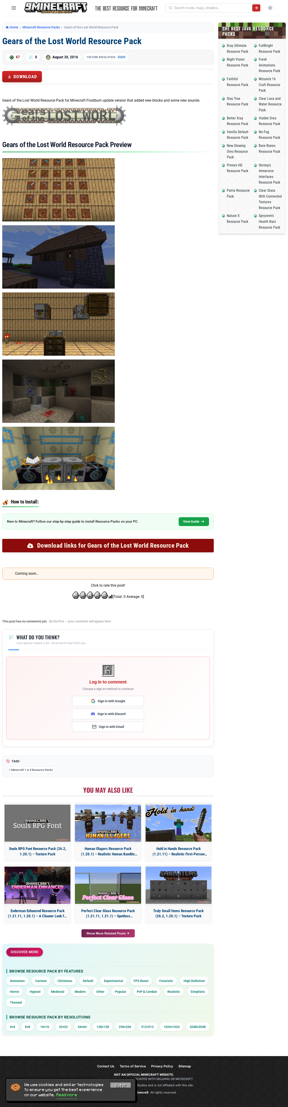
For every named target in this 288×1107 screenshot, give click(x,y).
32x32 (121, 57)
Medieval (57, 991)
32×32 (63, 1027)
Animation (17, 981)
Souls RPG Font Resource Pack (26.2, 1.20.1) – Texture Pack (37, 851)
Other (100, 991)
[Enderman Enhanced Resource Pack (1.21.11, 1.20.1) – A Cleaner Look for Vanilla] (37, 885)
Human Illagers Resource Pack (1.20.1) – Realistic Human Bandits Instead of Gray (108, 851)
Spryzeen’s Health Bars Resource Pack (269, 221)
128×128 (103, 1027)
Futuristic (166, 981)
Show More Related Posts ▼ (108, 933)
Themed (16, 1002)
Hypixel (35, 991)
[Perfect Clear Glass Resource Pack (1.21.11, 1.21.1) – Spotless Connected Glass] (108, 885)
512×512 (147, 1027)
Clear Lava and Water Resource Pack (270, 104)
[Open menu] (13, 8)
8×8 (27, 1027)
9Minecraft (140, 1092)
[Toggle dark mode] (270, 8)
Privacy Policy (162, 1066)
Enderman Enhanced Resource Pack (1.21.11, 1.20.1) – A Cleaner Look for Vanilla (37, 914)
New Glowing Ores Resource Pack (237, 151)
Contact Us (105, 1066)
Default (88, 981)
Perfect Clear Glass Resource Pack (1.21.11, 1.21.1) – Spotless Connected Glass (108, 914)
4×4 (12, 1027)
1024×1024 (172, 1027)
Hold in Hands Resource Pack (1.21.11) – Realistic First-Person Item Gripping (179, 851)
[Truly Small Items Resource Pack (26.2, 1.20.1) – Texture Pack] (179, 885)
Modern (80, 991)
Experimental (113, 981)
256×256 (125, 1027)
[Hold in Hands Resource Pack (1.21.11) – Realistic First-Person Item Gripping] (179, 823)
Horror (14, 991)
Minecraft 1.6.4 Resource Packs (32, 770)
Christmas (65, 981)
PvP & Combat (147, 991)
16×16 (44, 1027)
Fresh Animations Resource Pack (269, 65)
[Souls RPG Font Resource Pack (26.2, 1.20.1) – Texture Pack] (37, 823)
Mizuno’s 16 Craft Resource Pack (269, 85)
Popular (120, 991)
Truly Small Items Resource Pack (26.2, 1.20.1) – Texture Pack (178, 913)
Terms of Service (133, 1066)
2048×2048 (198, 1027)
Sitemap (184, 1066)
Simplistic (198, 991)
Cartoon (41, 981)
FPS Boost (141, 981)
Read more (66, 1095)
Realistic (173, 991)
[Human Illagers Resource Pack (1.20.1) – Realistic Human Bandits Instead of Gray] (108, 823)
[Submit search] (256, 7)
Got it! (120, 1086)
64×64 (82, 1027)
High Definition (194, 981)
